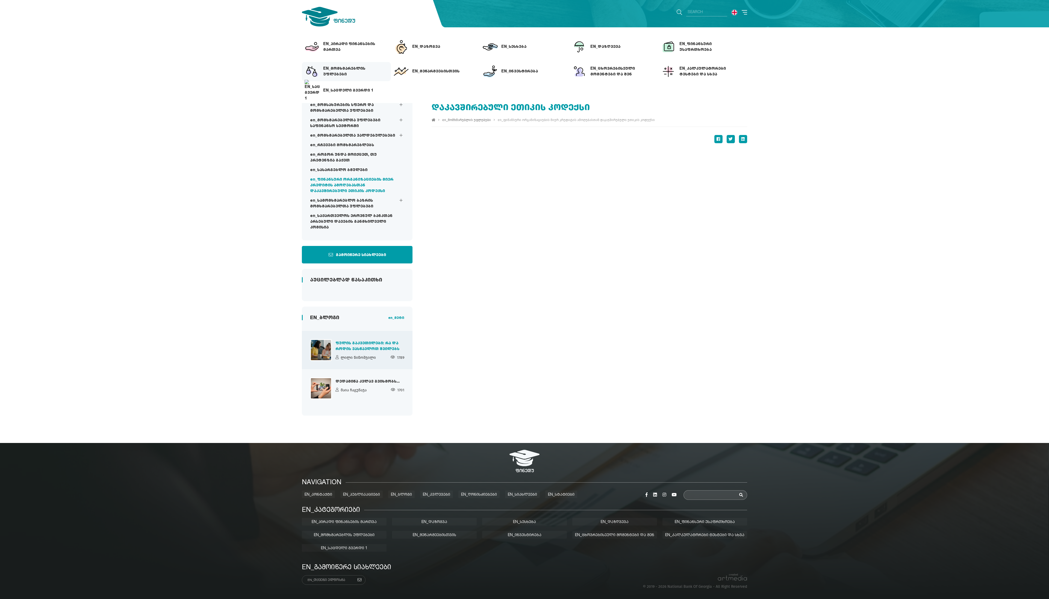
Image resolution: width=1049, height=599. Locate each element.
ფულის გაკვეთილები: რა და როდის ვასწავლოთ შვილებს (367, 346)
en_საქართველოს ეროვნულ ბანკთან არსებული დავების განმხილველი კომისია (351, 221)
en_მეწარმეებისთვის (434, 535)
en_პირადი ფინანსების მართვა (344, 522)
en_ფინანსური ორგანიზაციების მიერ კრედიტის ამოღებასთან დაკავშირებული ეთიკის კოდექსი (351, 185)
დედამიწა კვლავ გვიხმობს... (367, 381)
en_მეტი (396, 318)
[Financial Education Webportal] (328, 17)
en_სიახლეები (522, 495)
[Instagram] (664, 495)
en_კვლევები (436, 495)
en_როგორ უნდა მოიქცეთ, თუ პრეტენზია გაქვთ (343, 157)
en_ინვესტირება (524, 535)
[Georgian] (734, 12)
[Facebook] (718, 139)
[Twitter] (731, 139)
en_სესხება (524, 522)
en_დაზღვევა (615, 522)
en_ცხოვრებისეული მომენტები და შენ (614, 535)
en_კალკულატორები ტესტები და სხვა (704, 535)
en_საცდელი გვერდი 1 (344, 548)
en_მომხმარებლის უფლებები (466, 120)
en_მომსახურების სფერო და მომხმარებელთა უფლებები (342, 108)
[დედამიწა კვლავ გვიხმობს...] (321, 388)
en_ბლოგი (401, 495)
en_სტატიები (561, 495)
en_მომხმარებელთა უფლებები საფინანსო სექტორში (345, 123)
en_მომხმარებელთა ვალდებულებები (352, 135)
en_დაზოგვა (434, 522)
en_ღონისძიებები (479, 495)
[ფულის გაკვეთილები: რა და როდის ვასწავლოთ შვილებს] (321, 350)
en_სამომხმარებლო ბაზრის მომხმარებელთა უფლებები (341, 203)
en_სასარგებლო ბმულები (338, 170)
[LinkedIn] (743, 139)
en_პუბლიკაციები (361, 495)
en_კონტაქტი (318, 495)
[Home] (433, 120)
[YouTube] (674, 495)
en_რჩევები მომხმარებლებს (342, 145)
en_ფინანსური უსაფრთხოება (705, 522)
